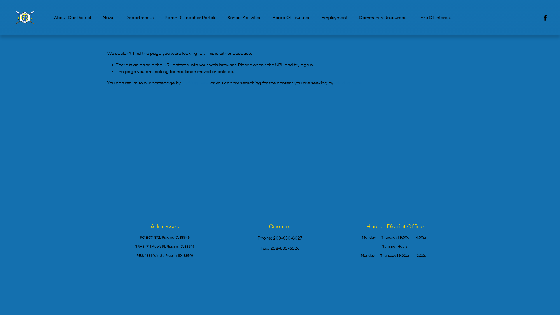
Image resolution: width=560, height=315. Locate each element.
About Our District (72, 17)
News (108, 17)
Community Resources (382, 17)
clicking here (195, 83)
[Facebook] (545, 17)
